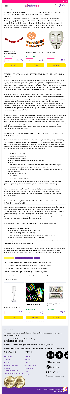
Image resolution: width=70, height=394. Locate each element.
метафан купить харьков (13, 265)
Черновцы (55, 18)
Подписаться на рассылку (55, 376)
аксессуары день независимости (16, 275)
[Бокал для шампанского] (14, 294)
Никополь (45, 25)
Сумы (6, 23)
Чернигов (35, 18)
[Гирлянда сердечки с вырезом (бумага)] (14, 40)
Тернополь (25, 18)
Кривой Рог (8, 27)
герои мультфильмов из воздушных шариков (43, 275)
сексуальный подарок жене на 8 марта (36, 268)
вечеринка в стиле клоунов (14, 278)
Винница (17, 27)
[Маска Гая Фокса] (56, 40)
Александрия (8, 25)
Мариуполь (42, 21)
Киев (52, 25)
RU (64, 1)
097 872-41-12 (55, 367)
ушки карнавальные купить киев (16, 262)
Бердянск (14, 23)
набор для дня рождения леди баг (35, 272)
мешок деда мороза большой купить (40, 262)
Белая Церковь (43, 23)
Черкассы (50, 27)
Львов (35, 27)
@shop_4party (55, 362)
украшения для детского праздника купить (36, 265)
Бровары (7, 18)
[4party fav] (59, 5)
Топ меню (19, 258)
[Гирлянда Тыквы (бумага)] (35, 40)
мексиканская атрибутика (13, 268)
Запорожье (26, 27)
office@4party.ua (54, 372)
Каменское (32, 21)
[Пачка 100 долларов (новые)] (56, 292)
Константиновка (21, 25)
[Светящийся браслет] (35, 292)
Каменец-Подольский (55, 21)
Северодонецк (9, 21)
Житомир (23, 23)
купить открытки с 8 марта (14, 272)
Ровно (37, 25)
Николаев (32, 23)
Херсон (42, 27)
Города (37, 258)
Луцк (30, 25)
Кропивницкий (55, 23)
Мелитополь (45, 18)
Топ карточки (28, 258)
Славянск (16, 18)
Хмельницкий (21, 21)
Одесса (59, 25)
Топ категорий (9, 258)
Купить (14, 65)
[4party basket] (63, 5)
